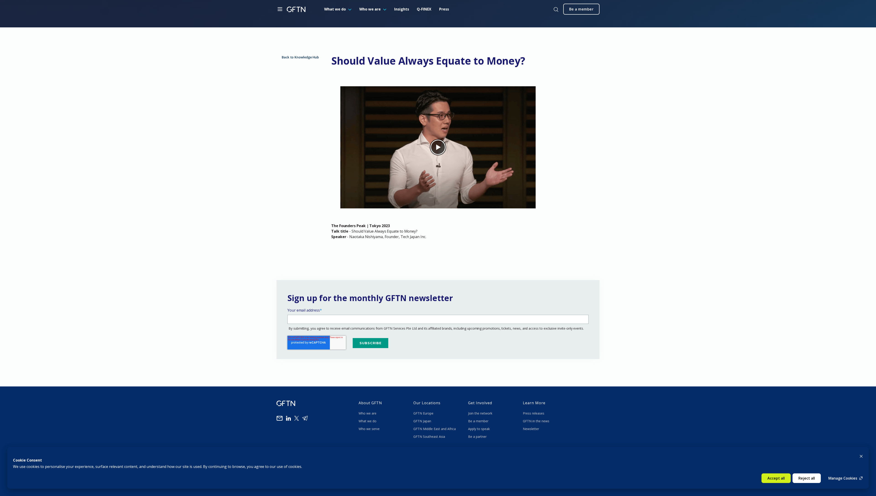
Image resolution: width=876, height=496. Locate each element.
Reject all (806, 478)
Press (444, 9)
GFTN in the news (536, 421)
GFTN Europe (423, 413)
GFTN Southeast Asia (429, 436)
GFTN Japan (422, 421)
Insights (401, 9)
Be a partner (477, 436)
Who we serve (369, 429)
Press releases (533, 413)
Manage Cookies (842, 478)
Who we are (370, 9)
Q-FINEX (424, 9)
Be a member (478, 421)
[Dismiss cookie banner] (861, 456)
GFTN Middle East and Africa (434, 429)
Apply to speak (479, 429)
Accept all (776, 478)
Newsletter (531, 429)
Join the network (480, 413)
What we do (335, 9)
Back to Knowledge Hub (300, 57)
